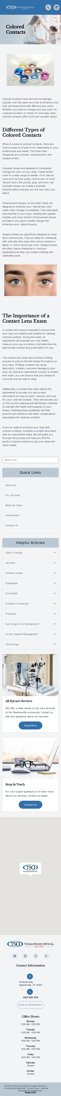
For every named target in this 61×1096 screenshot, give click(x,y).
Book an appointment (30, 1005)
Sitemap (44, 1088)
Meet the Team (13, 505)
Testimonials (12, 515)
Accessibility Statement (15, 1088)
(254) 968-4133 (30, 997)
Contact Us (11, 525)
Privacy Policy (33, 1088)
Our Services (12, 495)
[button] (2, 7)
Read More (30, 725)
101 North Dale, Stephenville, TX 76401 (30, 983)
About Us (10, 485)
